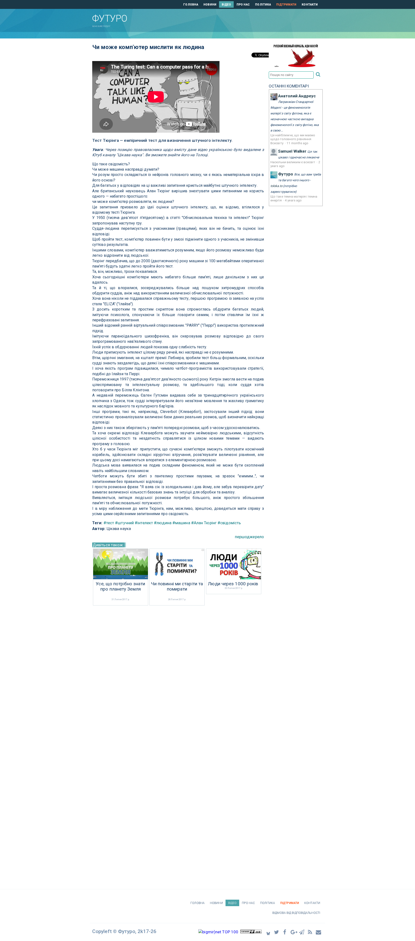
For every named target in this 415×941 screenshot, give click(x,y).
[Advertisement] (233, 19)
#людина (162, 522)
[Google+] (293, 932)
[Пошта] (319, 932)
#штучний (124, 522)
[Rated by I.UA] (251, 931)
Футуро (285, 174)
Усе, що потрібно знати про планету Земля (120, 586)
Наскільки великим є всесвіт (293, 162)
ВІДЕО (226, 4)
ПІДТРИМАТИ (286, 4)
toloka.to (276, 186)
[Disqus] (178, 671)
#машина (181, 522)
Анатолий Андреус (297, 95)
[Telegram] (302, 932)
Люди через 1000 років (233, 583)
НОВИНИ (209, 4)
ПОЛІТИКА (263, 4)
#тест (109, 522)
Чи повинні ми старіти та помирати (177, 586)
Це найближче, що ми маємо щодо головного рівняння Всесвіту (292, 139)
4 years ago (293, 200)
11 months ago (297, 143)
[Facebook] (285, 932)
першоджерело (249, 536)
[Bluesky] (268, 932)
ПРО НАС (243, 4)
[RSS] (310, 932)
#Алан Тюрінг (204, 522)
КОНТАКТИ (310, 4)
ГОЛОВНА (190, 4)
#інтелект (144, 522)
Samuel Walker (292, 151)
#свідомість (229, 522)
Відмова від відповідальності (296, 913)
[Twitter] (277, 932)
